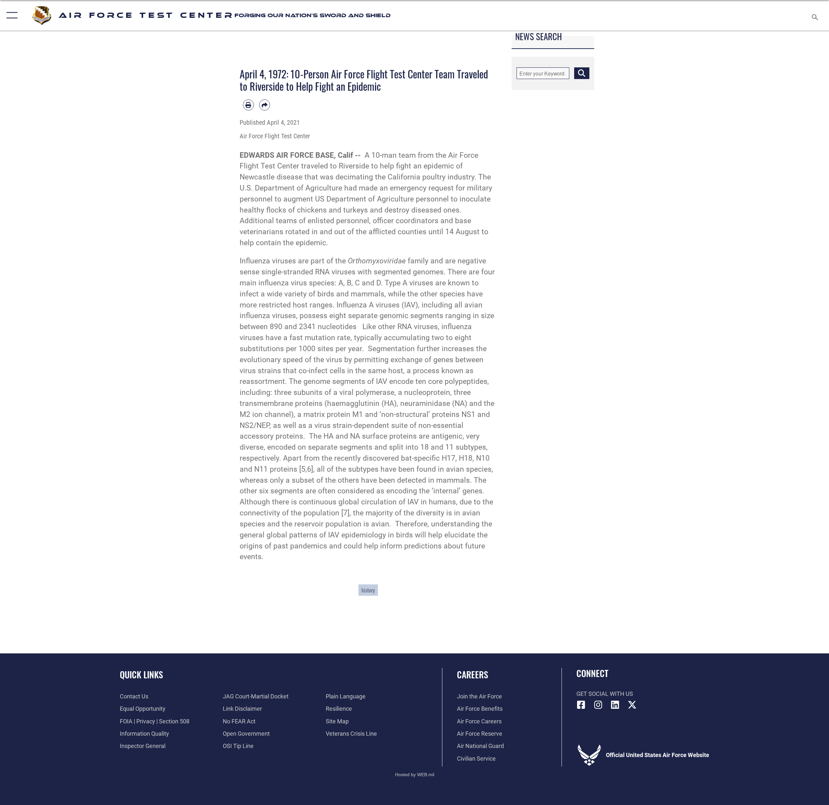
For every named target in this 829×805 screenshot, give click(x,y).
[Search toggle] (815, 15)
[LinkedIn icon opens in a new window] (615, 705)
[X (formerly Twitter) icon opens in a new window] (632, 705)
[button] (10, 15)
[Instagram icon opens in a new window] (598, 705)
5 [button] (303, 469)
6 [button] (309, 469)
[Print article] (248, 104)
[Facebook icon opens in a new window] (581, 705)
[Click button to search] (581, 73)
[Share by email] (264, 104)
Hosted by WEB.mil (414, 774)
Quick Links (141, 674)
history (368, 590)
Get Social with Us (604, 693)
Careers (472, 674)
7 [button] (345, 513)
